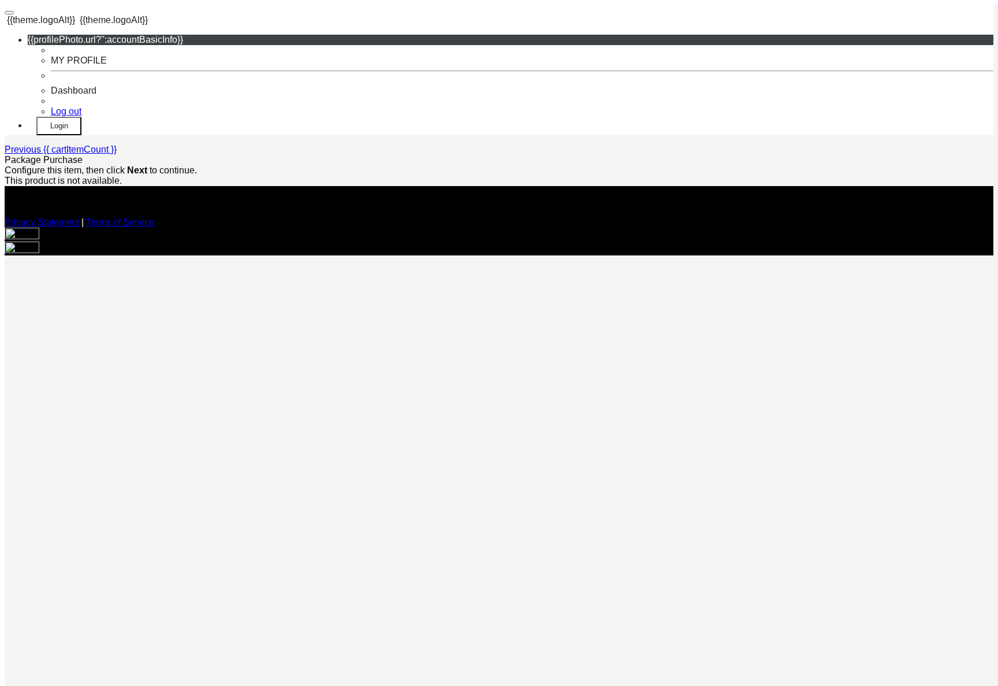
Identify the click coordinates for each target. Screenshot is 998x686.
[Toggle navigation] (9, 12)
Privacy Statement (42, 222)
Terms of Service (120, 222)
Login (59, 125)
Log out (66, 111)
